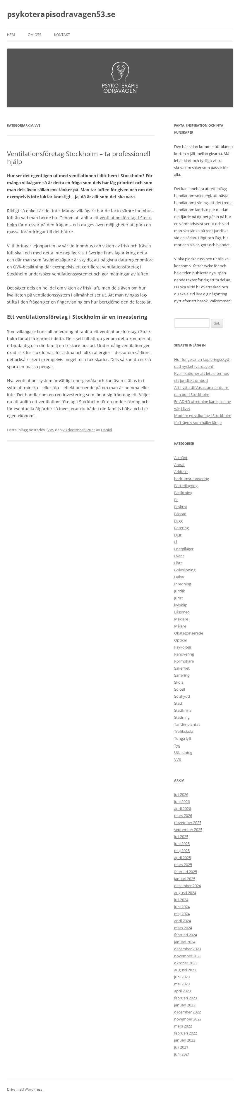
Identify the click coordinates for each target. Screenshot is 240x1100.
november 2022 (187, 1019)
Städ (178, 703)
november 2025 (187, 822)
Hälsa (179, 577)
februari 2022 (185, 1033)
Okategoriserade (188, 633)
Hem (11, 34)
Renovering (184, 654)
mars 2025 (183, 864)
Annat (179, 464)
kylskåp (180, 605)
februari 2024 (185, 934)
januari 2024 (184, 941)
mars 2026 (183, 815)
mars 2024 (183, 927)
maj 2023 (182, 984)
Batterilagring (186, 485)
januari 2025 (184, 878)
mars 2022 (183, 1026)
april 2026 (182, 808)
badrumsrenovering (191, 478)
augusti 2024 (185, 892)
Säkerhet (182, 668)
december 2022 (187, 1012)
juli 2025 (181, 836)
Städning (182, 717)
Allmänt (181, 457)
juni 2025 (182, 843)
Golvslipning (185, 570)
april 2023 (182, 991)
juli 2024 (181, 899)
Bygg (178, 520)
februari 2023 (185, 998)
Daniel (106, 429)
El (175, 541)
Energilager (183, 548)
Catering (181, 527)
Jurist (178, 598)
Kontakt (62, 34)
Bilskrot (180, 506)
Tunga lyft (182, 738)
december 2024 (187, 885)
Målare (180, 626)
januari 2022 (184, 1040)
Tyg (177, 745)
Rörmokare (184, 661)
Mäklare (181, 619)
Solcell (179, 689)
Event (179, 555)
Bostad (180, 513)
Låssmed (182, 612)
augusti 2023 (185, 970)
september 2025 (188, 829)
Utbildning (183, 752)
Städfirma (182, 710)
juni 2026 (182, 801)
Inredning (182, 584)
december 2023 (187, 948)
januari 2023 (184, 1005)
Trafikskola (183, 731)
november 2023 (187, 955)
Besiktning (183, 492)
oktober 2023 (185, 962)
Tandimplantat (187, 724)
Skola (179, 682)
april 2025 (182, 857)
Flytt (178, 562)
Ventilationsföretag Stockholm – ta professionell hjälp (78, 157)
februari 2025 (185, 871)
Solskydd (182, 696)
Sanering (181, 675)
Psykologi (182, 647)
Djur (177, 534)
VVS (50, 429)
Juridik (179, 591)
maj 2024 (182, 913)
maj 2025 (182, 850)
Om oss (34, 34)
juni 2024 (182, 906)
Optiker (180, 640)
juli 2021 (181, 1047)
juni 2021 (182, 1054)
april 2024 (182, 920)
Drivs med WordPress (24, 1089)
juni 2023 (182, 977)
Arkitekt (181, 471)
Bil (176, 499)
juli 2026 (181, 794)
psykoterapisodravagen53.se (61, 14)
